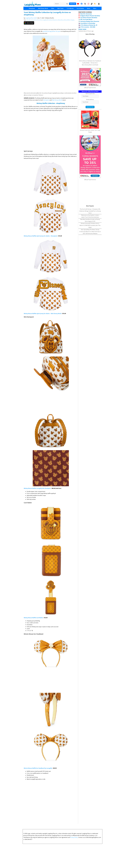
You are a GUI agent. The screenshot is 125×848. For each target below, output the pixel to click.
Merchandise (49, 20)
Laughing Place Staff (30, 18)
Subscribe (72, 3)
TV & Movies (70, 8)
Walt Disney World (43, 8)
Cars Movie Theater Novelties (88, 17)
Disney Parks (33, 20)
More (94, 8)
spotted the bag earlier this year (51, 31)
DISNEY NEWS (82, 29)
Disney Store (39, 20)
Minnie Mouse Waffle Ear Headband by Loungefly (38, 768)
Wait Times (60, 8)
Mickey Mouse (61, 20)
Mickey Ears (55, 20)
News (88, 8)
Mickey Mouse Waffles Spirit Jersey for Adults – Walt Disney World (42, 313)
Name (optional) (90, 93)
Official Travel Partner (90, 87)
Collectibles (28, 20)
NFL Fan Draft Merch (86, 19)
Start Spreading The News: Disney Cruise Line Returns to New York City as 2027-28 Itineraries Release (90, 231)
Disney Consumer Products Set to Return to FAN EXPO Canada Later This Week (90, 225)
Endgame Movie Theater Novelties (90, 16)
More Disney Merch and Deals (90, 65)
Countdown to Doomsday (87, 23)
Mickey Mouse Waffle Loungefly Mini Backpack (37, 488)
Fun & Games (80, 8)
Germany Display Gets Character (89, 21)
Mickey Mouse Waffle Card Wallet (33, 617)
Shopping (72, 20)
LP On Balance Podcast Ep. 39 (88, 25)
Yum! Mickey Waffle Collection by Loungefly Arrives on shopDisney (47, 13)
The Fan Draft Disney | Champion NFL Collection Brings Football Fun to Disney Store (90, 211)
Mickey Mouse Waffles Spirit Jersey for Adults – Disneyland (40, 236)
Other (52, 8)
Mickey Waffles (67, 20)
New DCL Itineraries (86, 14)
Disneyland (32, 8)
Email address (90, 99)
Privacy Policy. (74, 837)
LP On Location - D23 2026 (87, 27)
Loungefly (44, 20)
